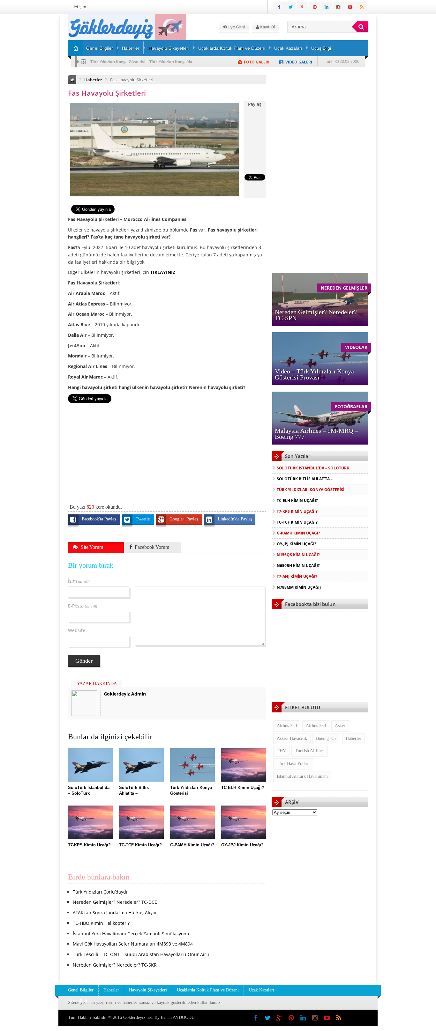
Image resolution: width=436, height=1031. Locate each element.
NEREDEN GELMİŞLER (344, 288)
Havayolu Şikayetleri (168, 48)
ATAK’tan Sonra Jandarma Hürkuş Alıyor (115, 912)
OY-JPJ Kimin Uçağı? (296, 544)
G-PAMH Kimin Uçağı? (298, 533)
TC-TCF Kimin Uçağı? (297, 522)
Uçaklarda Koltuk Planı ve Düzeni (231, 48)
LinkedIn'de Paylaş (235, 519)
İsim (79, 581)
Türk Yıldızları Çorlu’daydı (100, 892)
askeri (341, 725)
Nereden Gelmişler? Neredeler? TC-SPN (316, 314)
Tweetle (143, 519)
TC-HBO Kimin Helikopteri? (101, 923)
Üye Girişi (236, 27)
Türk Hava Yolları (293, 763)
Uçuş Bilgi (321, 48)
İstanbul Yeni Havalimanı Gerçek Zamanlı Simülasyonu (131, 934)
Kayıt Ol (267, 27)
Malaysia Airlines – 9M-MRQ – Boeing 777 (316, 433)
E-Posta (82, 606)
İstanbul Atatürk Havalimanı (302, 776)
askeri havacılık (292, 738)
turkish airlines (309, 750)
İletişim (79, 7)
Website (76, 630)
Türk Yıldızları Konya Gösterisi (310, 489)
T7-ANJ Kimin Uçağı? (297, 576)
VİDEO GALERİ (298, 62)
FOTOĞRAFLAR (351, 406)
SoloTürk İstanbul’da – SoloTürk (313, 468)
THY (281, 750)
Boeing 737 (326, 738)
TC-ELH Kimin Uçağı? (110, 62)
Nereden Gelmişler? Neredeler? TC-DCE (115, 902)
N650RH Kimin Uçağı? (298, 565)
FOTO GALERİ (256, 62)
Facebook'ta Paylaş (99, 519)
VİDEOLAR (356, 347)
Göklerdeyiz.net (137, 1017)
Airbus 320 (287, 725)
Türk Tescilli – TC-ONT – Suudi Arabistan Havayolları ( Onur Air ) (141, 954)
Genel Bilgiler (99, 48)
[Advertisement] (34, 110)
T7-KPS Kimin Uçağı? (297, 511)
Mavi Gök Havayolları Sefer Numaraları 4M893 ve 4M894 (133, 944)
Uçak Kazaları (288, 48)
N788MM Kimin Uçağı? (299, 587)
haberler (353, 738)
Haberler (130, 48)
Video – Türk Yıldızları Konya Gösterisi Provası (314, 374)
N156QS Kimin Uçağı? (298, 554)
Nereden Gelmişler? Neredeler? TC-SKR (115, 965)
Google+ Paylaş (184, 519)
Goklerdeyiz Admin (125, 694)
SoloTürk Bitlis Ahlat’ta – (305, 479)
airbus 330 (316, 725)
